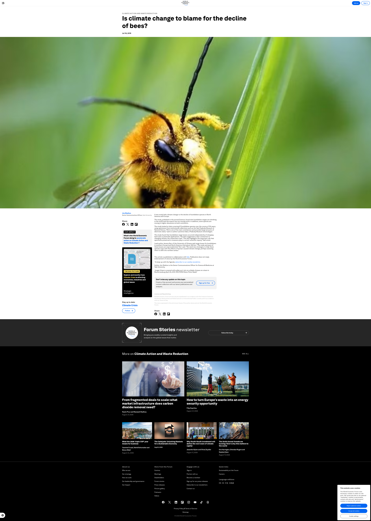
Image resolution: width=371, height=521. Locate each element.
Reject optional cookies (354, 505)
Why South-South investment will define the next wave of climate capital (201, 444)
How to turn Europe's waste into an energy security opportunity (217, 401)
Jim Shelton (126, 213)
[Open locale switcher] (2, 515)
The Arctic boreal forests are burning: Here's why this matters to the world (233, 444)
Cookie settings (354, 516)
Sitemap (186, 512)
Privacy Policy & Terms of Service (185, 508)
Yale (188, 257)
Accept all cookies (353, 511)
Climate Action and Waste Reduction (139, 13)
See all (245, 354)
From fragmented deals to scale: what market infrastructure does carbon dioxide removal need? (149, 403)
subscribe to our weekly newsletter (187, 262)
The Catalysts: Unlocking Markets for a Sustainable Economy (168, 443)
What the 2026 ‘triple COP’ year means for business (135, 443)
